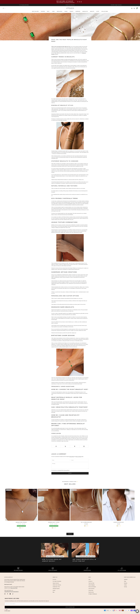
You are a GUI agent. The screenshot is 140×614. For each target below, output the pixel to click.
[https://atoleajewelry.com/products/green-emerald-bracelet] (70, 362)
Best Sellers (35, 11)
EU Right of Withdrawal (93, 594)
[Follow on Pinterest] (7, 593)
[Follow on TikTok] (12, 593)
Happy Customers (56, 583)
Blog (53, 592)
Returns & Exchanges (92, 586)
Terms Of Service (91, 588)
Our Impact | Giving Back (57, 581)
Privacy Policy (71, 456)
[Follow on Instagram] (4, 593)
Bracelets (85, 11)
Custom (43, 11)
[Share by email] (84, 446)
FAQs (89, 579)
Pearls (71, 11)
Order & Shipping (91, 584)
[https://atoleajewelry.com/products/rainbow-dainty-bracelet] (70, 247)
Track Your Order (91, 583)
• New (53, 11)
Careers (54, 590)
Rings (125, 581)
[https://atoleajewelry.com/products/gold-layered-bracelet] (70, 83)
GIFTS (97, 11)
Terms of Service (78, 456)
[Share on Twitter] (65, 446)
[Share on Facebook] (56, 446)
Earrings (78, 11)
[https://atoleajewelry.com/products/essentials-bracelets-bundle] (70, 135)
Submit (70, 473)
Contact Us (90, 581)
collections (104, 11)
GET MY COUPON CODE (70, 607)
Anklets (92, 11)
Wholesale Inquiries (56, 588)
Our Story (54, 579)
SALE (48, 11)
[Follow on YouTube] (10, 593)
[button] (137, 611)
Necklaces (59, 11)
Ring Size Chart (91, 592)
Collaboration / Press (56, 586)
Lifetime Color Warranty (57, 584)
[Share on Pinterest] (74, 446)
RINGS (66, 11)
